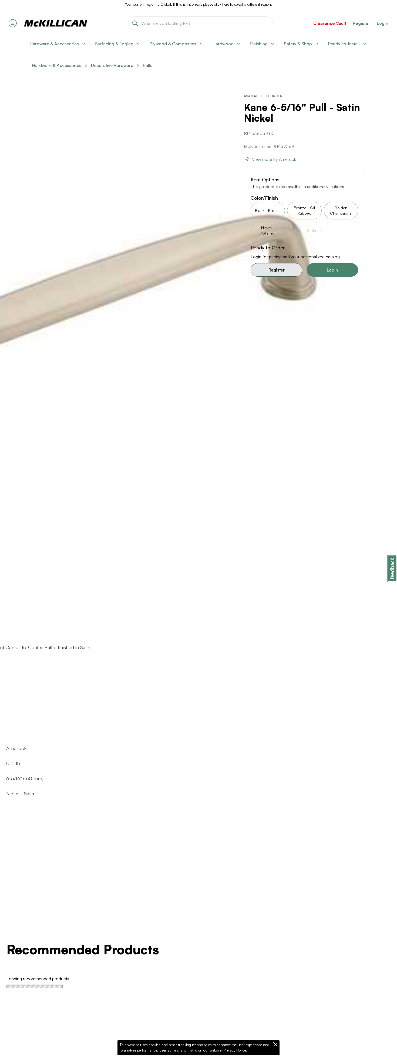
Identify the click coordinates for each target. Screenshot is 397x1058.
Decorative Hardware (112, 65)
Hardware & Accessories (56, 65)
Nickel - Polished (267, 230)
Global (165, 4)
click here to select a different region (242, 4)
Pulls (147, 65)
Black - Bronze (268, 210)
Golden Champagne (341, 210)
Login (382, 23)
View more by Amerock (274, 159)
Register (276, 270)
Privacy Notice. (235, 1050)
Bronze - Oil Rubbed (304, 210)
